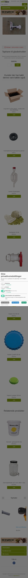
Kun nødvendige (5, 302)
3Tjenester (8, 284)
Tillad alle (24, 302)
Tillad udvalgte (15, 302)
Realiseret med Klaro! (4, 304)
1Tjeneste (8, 288)
